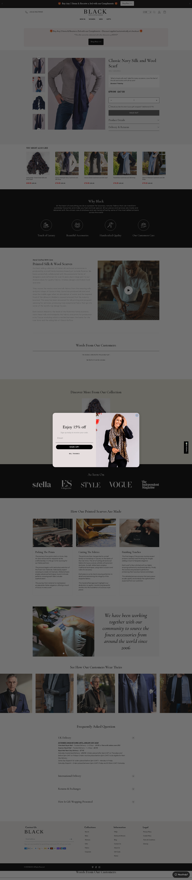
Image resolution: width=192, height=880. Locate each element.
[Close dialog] (137, 415)
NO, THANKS (74, 453)
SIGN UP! (74, 447)
